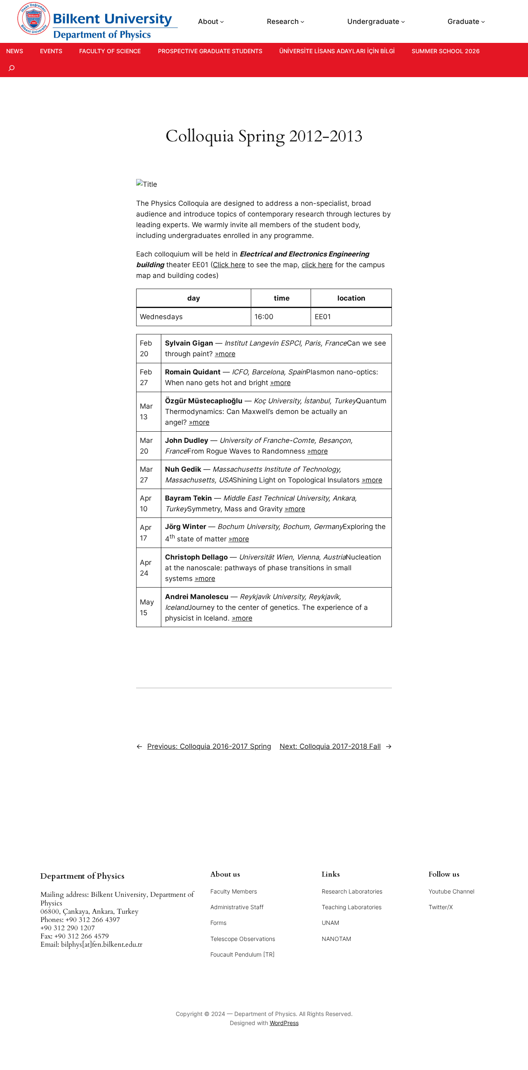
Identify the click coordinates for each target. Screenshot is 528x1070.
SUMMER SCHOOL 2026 (446, 50)
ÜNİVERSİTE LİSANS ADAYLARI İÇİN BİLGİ (337, 50)
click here (317, 265)
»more (225, 354)
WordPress (284, 1022)
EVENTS (51, 50)
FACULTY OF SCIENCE (110, 50)
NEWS (14, 50)
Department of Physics (82, 876)
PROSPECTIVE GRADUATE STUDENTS (210, 50)
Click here (229, 265)
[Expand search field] (11, 68)
